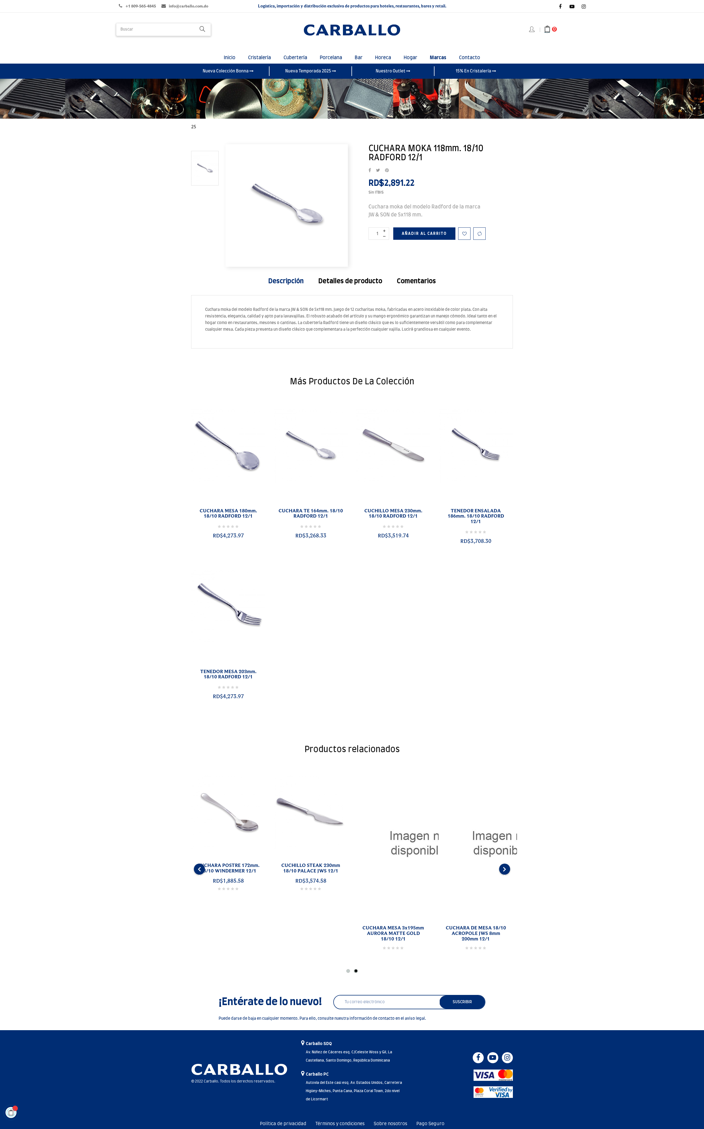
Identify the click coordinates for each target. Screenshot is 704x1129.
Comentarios (416, 281)
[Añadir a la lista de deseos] (464, 233)
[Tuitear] (378, 170)
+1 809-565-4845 (140, 6)
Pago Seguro (430, 1124)
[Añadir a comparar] (479, 233)
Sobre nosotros (390, 1124)
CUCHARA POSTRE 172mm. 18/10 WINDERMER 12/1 (228, 868)
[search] (202, 29)
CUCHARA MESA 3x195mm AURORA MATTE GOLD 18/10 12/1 (393, 934)
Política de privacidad (283, 1124)
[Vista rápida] (221, 504)
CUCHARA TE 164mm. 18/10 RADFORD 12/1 (311, 513)
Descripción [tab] (286, 281)
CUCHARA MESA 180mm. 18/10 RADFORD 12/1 (228, 513)
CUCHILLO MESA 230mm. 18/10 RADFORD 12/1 (393, 513)
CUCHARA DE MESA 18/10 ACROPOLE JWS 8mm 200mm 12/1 (476, 934)
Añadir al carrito (424, 234)
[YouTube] (572, 6)
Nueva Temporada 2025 (308, 71)
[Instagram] (584, 6)
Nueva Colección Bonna (226, 71)
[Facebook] (560, 6)
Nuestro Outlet (391, 71)
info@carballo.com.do (188, 6)
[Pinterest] (387, 170)
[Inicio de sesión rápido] (532, 29)
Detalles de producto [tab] (350, 281)
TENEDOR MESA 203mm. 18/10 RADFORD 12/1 (228, 674)
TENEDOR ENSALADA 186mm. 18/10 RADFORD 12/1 (476, 516)
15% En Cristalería (474, 71)
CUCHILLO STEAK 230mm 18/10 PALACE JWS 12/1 (310, 868)
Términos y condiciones (340, 1124)
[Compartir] (370, 170)
